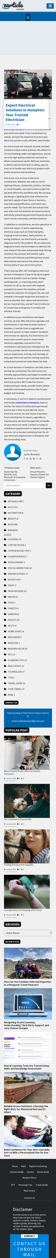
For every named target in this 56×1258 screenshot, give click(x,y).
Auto (13, 494)
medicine (14, 629)
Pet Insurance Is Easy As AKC (18, 806)
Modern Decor (17, 635)
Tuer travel (16, 675)
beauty (13, 505)
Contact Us (29, 1184)
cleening (14, 526)
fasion (13, 583)
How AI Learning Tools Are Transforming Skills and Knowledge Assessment (26, 1054)
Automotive (15, 499)
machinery (15, 624)
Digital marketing (20, 554)
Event (12, 572)
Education (14, 566)
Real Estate (16, 652)
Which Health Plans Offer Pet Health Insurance (22, 759)
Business (13, 517)
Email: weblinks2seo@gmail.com (28, 707)
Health (14, 606)
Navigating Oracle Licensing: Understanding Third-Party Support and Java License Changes (26, 1012)
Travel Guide (16, 670)
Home (15, 1153)
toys (11, 664)
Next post (36, 454)
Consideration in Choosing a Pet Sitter (23, 897)
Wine (11, 681)
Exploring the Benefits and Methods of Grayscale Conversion (14, 462)
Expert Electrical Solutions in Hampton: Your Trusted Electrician (25, 99)
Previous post (12, 454)
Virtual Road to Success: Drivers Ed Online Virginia (39, 461)
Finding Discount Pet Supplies (18, 851)
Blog (12, 511)
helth (12, 612)
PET (11, 641)
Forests (13, 595)
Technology (16, 658)
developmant (16, 549)
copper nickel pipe (19, 537)
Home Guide (16, 618)
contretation (17, 531)
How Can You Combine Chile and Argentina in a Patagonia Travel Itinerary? (27, 970)
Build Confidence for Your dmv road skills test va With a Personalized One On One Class (27, 1139)
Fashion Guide (17, 578)
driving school (18, 560)
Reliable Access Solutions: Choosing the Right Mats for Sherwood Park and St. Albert (26, 1096)
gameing (13, 601)
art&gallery (16, 488)
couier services (17, 543)
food (11, 589)
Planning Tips (17, 647)
